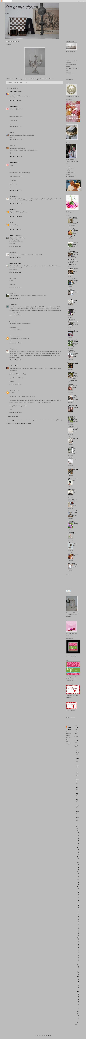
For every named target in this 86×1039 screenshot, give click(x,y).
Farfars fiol (78, 851)
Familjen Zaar (71, 468)
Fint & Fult (71, 394)
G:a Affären (71, 309)
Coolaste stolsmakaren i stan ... (75, 514)
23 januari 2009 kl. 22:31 (15, 257)
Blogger (49, 1035)
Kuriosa (78, 858)
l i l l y (74, 480)
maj (77, 799)
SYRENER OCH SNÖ (75, 354)
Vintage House (71, 251)
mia (10, 222)
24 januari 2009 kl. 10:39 (15, 315)
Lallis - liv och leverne (15, 91)
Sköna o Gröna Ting (14, 263)
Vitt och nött (12, 366)
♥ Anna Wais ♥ (13, 390)
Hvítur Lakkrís (71, 489)
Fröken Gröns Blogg (73, 217)
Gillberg (11, 252)
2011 (77, 736)
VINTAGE (70, 289)
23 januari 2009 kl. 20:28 (15, 216)
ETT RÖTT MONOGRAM (71, 351)
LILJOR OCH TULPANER (71, 228)
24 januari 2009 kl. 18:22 (15, 330)
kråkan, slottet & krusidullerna (72, 500)
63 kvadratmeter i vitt (72, 406)
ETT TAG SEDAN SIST (75, 429)
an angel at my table (73, 340)
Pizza (74, 534)
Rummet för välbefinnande (71, 521)
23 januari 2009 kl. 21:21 (15, 229)
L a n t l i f (70, 299)
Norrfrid (70, 553)
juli (77, 787)
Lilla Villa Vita (72, 320)
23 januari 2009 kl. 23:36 (15, 272)
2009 (77, 745)
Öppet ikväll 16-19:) (75, 271)
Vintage (11, 293)
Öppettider (75, 331)
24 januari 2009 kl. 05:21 (15, 287)
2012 (77, 732)
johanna (11, 209)
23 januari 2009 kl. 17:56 (15, 126)
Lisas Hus (70, 241)
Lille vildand (71, 532)
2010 (77, 741)
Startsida (35, 420)
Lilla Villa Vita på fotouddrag (75, 322)
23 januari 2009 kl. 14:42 (15, 100)
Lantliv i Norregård (73, 268)
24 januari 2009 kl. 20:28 (15, 384)
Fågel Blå (70, 384)
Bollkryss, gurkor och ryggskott (75, 244)
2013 (77, 727)
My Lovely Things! (72, 279)
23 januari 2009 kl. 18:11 (15, 139)
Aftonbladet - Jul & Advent (75, 503)
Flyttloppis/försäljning (75, 566)
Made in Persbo (71, 563)
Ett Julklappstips (75, 292)
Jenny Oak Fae (13, 106)
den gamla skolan (21, 7)
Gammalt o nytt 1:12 (14, 235)
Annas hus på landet (73, 362)
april (77, 805)
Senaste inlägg (10, 420)
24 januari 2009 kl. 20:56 (15, 412)
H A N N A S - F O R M (73, 479)
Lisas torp (12, 145)
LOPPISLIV (71, 427)
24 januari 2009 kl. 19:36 (15, 343)
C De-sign (11, 304)
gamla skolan (69, 728)
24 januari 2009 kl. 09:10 (15, 298)
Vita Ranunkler (72, 330)
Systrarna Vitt (71, 416)
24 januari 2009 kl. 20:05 (15, 360)
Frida (10, 132)
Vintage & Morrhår (73, 511)
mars (77, 811)
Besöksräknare (69, 593)
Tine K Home (71, 372)
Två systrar (12, 196)
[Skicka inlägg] (26, 82)
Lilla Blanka (71, 447)
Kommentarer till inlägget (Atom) (22, 423)
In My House (71, 458)
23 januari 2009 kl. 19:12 (15, 190)
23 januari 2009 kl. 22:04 (15, 246)
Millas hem (70, 437)
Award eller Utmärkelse (78, 900)
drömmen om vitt (13, 336)
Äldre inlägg (59, 420)
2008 (77, 1023)
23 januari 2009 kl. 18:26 (15, 156)
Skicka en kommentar (13, 416)
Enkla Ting (70, 542)
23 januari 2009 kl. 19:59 (15, 203)
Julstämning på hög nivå (75, 282)
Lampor (75, 459)
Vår (78, 1011)
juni (77, 793)
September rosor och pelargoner (75, 419)
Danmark (75, 523)
